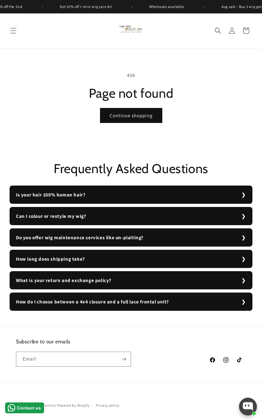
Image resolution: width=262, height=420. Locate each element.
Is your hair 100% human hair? (50, 195)
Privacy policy (107, 405)
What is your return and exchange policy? (64, 280)
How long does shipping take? (50, 259)
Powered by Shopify (73, 405)
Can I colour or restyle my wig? (51, 216)
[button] (13, 31)
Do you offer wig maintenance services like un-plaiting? (79, 237)
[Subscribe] (124, 359)
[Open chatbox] (248, 407)
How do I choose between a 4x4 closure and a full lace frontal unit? (92, 302)
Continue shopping (131, 115)
